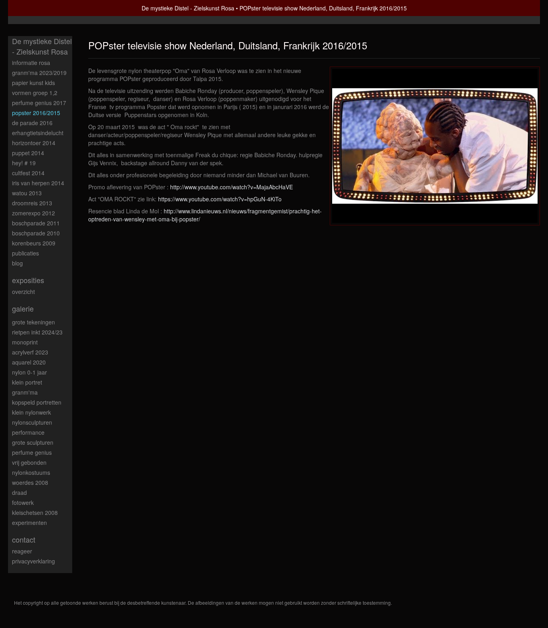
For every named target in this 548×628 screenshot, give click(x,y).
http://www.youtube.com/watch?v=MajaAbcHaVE (231, 187)
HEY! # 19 (24, 163)
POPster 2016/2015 (36, 113)
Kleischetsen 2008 (35, 512)
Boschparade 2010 (36, 233)
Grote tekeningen (33, 322)
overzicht (23, 292)
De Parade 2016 (32, 123)
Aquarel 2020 (29, 362)
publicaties (25, 253)
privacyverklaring (33, 561)
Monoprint (25, 342)
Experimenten (29, 523)
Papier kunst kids (33, 83)
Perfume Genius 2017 (39, 103)
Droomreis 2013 (32, 203)
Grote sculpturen (32, 442)
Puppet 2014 (28, 153)
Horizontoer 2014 (33, 143)
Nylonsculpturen (32, 422)
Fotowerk (23, 502)
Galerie (23, 309)
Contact (23, 540)
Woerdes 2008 (30, 482)
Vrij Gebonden (29, 462)
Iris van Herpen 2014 (38, 183)
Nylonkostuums (31, 472)
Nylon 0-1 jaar (29, 372)
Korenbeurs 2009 (33, 243)
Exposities (28, 280)
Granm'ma (25, 392)
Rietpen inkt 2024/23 (37, 332)
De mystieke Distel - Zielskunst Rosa (188, 8)
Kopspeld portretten (36, 402)
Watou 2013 (27, 193)
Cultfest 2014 (28, 173)
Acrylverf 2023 (30, 352)
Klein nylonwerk (31, 412)
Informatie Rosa (31, 63)
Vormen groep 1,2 (34, 93)
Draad (19, 492)
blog (17, 263)
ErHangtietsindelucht (37, 133)
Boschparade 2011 (36, 223)
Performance (28, 432)
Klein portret (27, 382)
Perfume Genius (32, 452)
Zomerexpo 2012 (33, 213)
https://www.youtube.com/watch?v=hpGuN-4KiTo (220, 199)
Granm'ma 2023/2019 (39, 73)
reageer (22, 551)
